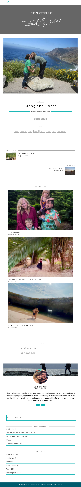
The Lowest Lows (55, 168)
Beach (16, 131)
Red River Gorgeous (26, 153)
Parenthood (11, 465)
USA (54, 131)
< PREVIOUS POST (11, 150)
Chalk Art (10, 458)
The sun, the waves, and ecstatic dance (20, 433)
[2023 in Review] (40, 211)
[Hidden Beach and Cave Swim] (40, 304)
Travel (40, 101)
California (23, 131)
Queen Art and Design (44, 484)
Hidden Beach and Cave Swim (17, 436)
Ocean (36, 131)
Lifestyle (9, 462)
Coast (30, 131)
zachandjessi (36, 111)
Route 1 (42, 131)
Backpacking (11, 454)
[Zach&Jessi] (40, 19)
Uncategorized (11, 473)
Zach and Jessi (61, 131)
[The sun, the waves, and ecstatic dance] (40, 257)
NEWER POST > (70, 165)
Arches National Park (14, 444)
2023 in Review (12, 429)
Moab (8, 440)
